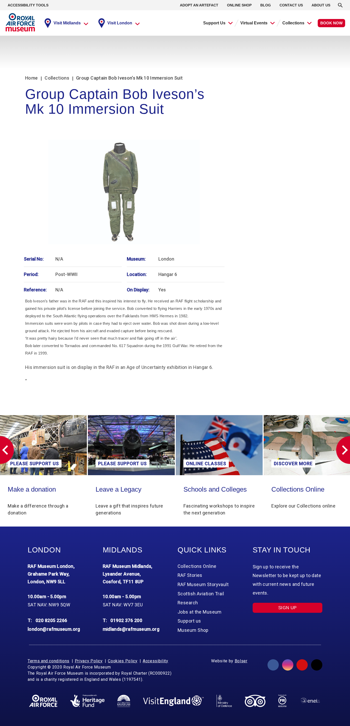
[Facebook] (273, 665)
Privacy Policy (89, 660)
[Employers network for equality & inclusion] (310, 700)
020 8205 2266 (51, 620)
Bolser (241, 660)
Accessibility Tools (28, 5)
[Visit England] (173, 700)
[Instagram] (287, 665)
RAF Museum (20, 22)
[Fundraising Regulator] (282, 701)
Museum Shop (193, 630)
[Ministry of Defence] (224, 701)
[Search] (340, 5)
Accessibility (155, 660)
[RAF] (43, 701)
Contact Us (291, 5)
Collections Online (297, 489)
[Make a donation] (43, 445)
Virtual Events (253, 23)
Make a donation (32, 489)
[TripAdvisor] (255, 701)
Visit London (119, 23)
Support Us (214, 23)
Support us (189, 621)
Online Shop (239, 5)
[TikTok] (316, 665)
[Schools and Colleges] (219, 445)
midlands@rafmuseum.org (131, 629)
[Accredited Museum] (123, 701)
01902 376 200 (126, 620)
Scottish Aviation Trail (201, 593)
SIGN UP (287, 607)
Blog (265, 5)
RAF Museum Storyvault (203, 584)
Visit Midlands (67, 23)
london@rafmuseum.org (54, 629)
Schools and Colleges (215, 489)
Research (188, 602)
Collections (293, 23)
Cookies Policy (122, 660)
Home (31, 78)
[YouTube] (302, 665)
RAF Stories (190, 575)
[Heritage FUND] (87, 701)
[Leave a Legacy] (131, 445)
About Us (321, 5)
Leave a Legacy (118, 489)
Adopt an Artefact (199, 5)
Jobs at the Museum (200, 612)
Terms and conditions (48, 660)
